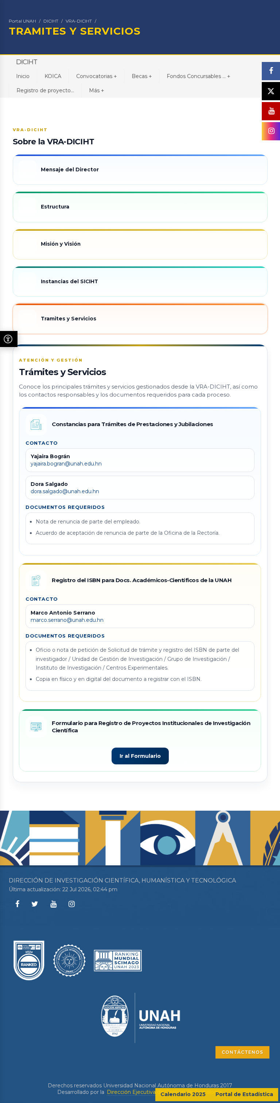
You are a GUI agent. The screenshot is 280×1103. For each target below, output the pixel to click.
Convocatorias (96, 76)
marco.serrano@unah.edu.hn (67, 620)
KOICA (52, 76)
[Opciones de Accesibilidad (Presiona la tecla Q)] (9, 339)
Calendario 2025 (183, 1094)
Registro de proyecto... (45, 90)
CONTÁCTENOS (242, 1052)
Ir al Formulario (140, 756)
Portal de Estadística (244, 1094)
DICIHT (50, 21)
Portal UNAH (22, 21)
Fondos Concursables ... (198, 76)
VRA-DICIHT (79, 21)
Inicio (23, 76)
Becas (142, 76)
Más (96, 90)
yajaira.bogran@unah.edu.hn (66, 463)
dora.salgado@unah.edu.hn (65, 491)
